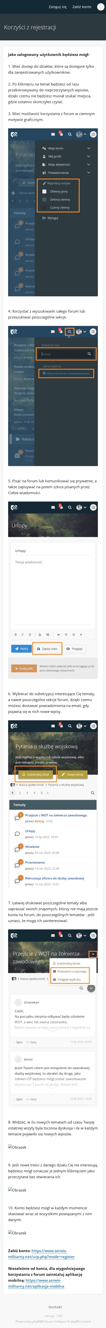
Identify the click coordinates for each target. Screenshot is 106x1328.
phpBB (36, 1321)
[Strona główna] (7, 7)
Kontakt (54, 1307)
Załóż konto (81, 6)
